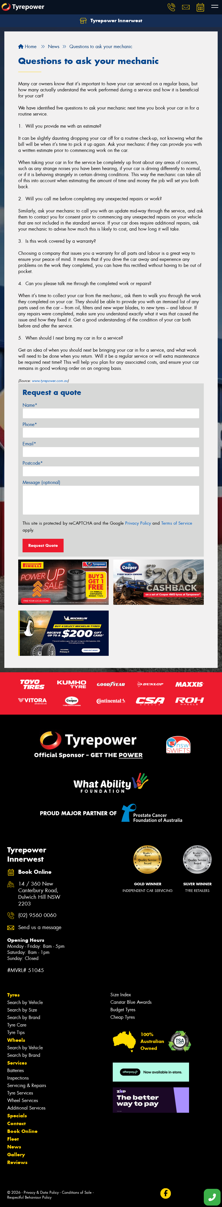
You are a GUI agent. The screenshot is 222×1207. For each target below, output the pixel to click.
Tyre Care (16, 1025)
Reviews (17, 1162)
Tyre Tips (16, 1032)
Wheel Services (22, 1100)
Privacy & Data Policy (41, 1192)
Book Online (22, 1131)
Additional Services (26, 1108)
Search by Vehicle (25, 1002)
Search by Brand (23, 1017)
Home (29, 47)
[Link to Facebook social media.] (165, 1193)
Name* (30, 405)
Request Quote (43, 545)
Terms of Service (176, 523)
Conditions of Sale (77, 1192)
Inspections (18, 1078)
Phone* (30, 424)
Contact (16, 1123)
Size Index (120, 995)
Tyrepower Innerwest (115, 20)
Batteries (15, 1070)
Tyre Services (20, 1093)
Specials (17, 1115)
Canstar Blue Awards (130, 1002)
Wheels (16, 1040)
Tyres (13, 995)
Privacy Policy (138, 523)
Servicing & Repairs (26, 1085)
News (14, 1147)
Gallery (16, 1154)
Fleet (13, 1139)
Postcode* (33, 463)
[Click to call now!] (171, 7)
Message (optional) (41, 482)
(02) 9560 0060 (37, 915)
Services (17, 1063)
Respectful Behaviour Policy (29, 1197)
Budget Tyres (122, 1010)
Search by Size (22, 1010)
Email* (29, 444)
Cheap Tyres (122, 1017)
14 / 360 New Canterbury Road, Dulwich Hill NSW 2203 (39, 894)
